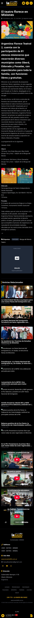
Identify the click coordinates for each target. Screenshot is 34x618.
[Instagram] (23, 3)
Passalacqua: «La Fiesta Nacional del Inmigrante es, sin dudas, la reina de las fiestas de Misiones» (17, 363)
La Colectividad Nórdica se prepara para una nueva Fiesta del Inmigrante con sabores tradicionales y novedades (17, 301)
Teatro (3, 242)
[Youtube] (7, 565)
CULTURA (18, 18)
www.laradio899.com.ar (9, 559)
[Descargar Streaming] (31, 616)
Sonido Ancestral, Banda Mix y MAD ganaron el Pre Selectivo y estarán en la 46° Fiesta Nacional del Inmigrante (16, 404)
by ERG (17, 611)
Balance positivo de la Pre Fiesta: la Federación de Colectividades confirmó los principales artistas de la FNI (16, 425)
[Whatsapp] (11, 565)
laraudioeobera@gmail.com (12, 562)
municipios (15, 239)
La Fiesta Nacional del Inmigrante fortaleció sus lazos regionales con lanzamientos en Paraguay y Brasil (14, 322)
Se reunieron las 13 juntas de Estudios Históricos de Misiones (16, 342)
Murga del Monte (25, 239)
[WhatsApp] (31, 3)
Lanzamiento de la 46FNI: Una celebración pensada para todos (13, 383)
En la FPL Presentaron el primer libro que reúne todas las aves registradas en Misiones (17, 445)
